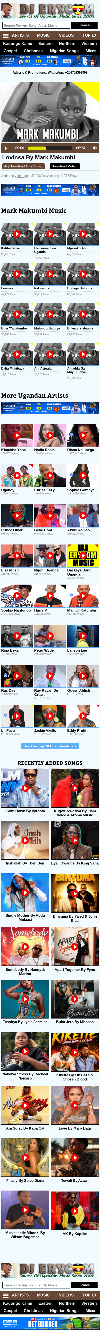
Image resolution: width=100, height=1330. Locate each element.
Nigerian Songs (64, 51)
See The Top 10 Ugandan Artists (50, 746)
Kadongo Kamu (17, 44)
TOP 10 (89, 35)
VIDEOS (66, 35)
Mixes (91, 51)
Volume (93, 148)
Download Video (64, 166)
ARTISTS (20, 35)
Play (6, 148)
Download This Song (25, 166)
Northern (67, 44)
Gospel (10, 51)
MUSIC (43, 35)
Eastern (45, 44)
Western (89, 44)
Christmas (33, 51)
